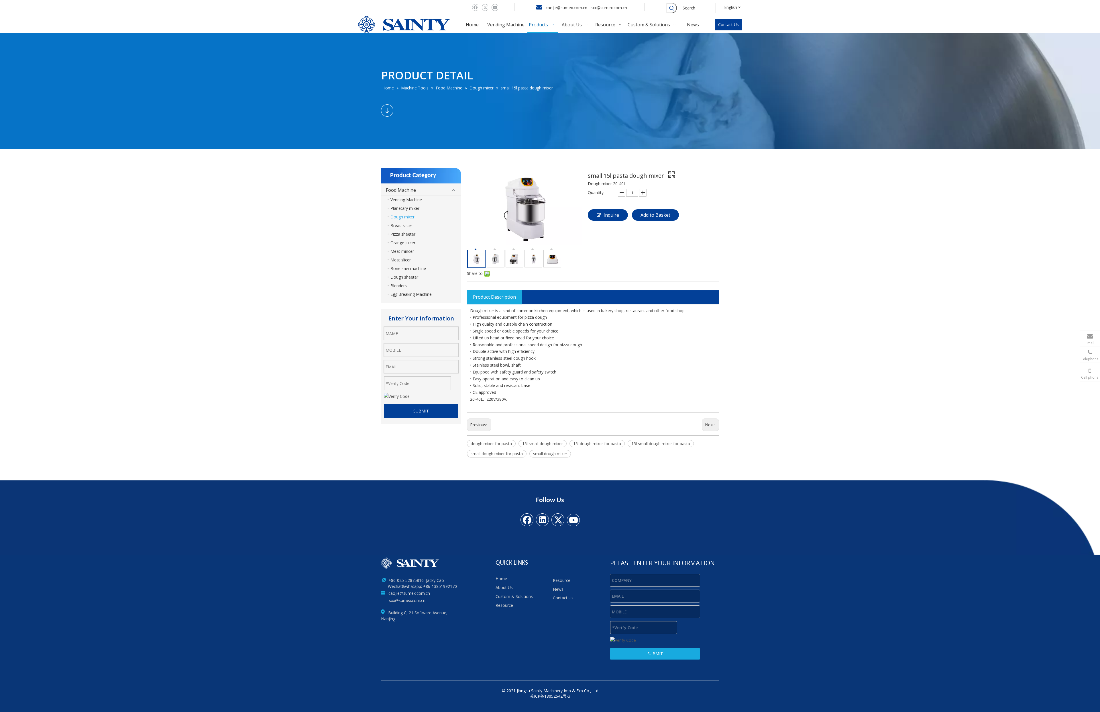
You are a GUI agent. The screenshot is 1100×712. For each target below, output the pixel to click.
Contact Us (728, 24)
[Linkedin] (542, 519)
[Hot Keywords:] (672, 8)
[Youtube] (494, 7)
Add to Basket (655, 215)
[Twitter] (484, 7)
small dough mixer (550, 453)
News (558, 589)
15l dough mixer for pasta (597, 443)
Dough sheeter (404, 277)
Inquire (611, 215)
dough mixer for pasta (491, 443)
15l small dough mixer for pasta (660, 443)
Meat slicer (400, 260)
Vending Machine (406, 199)
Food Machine (401, 190)
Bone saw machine (408, 268)
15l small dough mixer (542, 443)
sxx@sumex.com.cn (609, 7)
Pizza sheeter (402, 234)
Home (501, 578)
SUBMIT (421, 411)
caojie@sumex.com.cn (566, 7)
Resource (504, 605)
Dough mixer (402, 217)
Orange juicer (402, 242)
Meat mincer (402, 251)
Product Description (494, 297)
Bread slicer (401, 225)
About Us (504, 587)
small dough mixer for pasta (497, 453)
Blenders (398, 285)
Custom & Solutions (514, 596)
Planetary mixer (404, 208)
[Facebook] (474, 7)
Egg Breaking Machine (411, 294)
